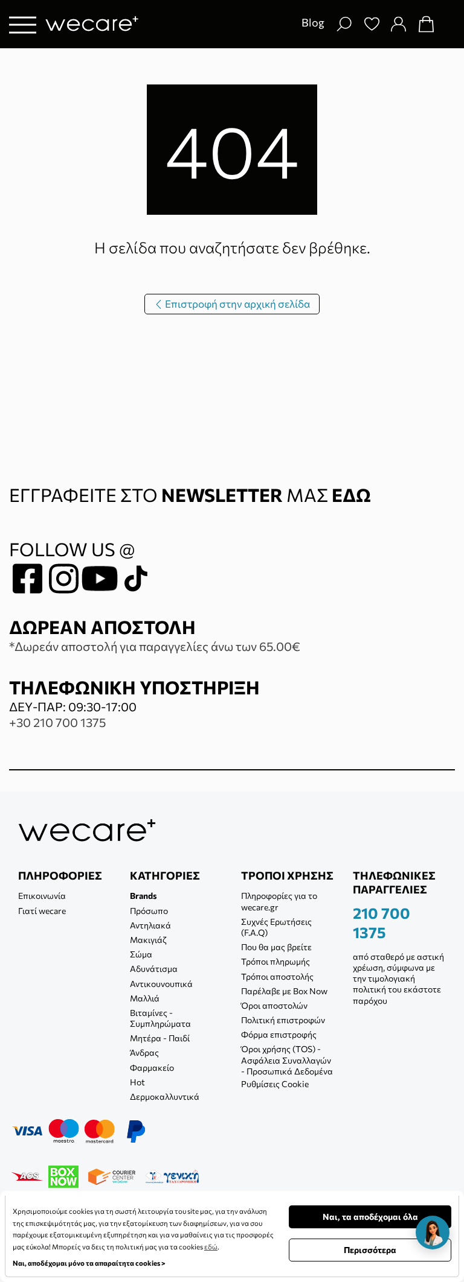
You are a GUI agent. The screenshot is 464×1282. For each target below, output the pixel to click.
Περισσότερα (370, 1250)
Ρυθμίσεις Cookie (275, 1084)
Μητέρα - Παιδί (160, 1038)
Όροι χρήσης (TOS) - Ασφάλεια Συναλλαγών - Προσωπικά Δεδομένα (287, 1060)
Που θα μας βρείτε (276, 947)
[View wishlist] (371, 24)
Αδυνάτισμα (154, 968)
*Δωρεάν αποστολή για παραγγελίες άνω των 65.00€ (154, 646)
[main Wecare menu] (22, 24)
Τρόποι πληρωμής (275, 961)
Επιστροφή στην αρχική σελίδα (236, 303)
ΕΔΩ (351, 494)
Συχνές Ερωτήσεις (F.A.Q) (276, 927)
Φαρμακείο (152, 1067)
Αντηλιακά (150, 925)
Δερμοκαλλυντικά (164, 1096)
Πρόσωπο (149, 911)
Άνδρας (144, 1052)
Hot (137, 1082)
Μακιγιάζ (148, 940)
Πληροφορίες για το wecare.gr (279, 901)
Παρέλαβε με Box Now (284, 991)
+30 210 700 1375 (57, 722)
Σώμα (141, 954)
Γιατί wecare (42, 911)
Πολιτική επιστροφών (283, 1020)
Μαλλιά (145, 998)
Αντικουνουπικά (161, 984)
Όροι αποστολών (274, 1005)
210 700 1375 (381, 923)
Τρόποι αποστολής (277, 976)
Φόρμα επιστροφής (279, 1034)
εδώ (211, 1246)
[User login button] (398, 24)
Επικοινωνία (42, 895)
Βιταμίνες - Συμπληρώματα (160, 1018)
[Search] (344, 24)
